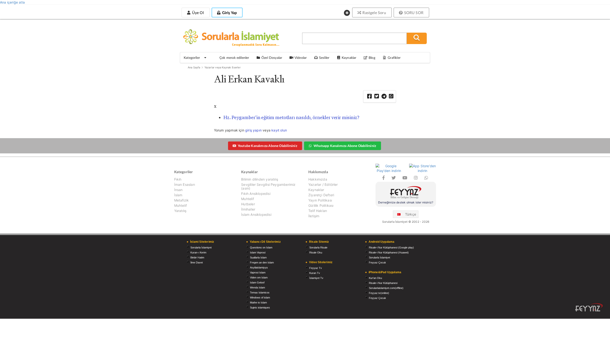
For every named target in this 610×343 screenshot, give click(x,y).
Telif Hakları (317, 211)
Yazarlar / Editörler (323, 184)
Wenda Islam (257, 287)
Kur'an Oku (375, 278)
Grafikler (394, 57)
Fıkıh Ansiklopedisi (255, 194)
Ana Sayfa (194, 67)
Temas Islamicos (259, 292)
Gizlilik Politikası (320, 205)
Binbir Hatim (197, 257)
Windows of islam (260, 297)
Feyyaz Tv (315, 268)
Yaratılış (180, 211)
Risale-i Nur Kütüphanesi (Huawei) (389, 252)
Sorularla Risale (318, 247)
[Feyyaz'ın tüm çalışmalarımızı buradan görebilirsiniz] (589, 307)
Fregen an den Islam (262, 262)
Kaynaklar (316, 190)
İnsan (178, 190)
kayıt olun (279, 130)
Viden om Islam (259, 277)
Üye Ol (197, 12)
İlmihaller (248, 209)
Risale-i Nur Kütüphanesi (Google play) (391, 247)
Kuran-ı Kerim (198, 252)
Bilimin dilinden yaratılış (259, 179)
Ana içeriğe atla (12, 2)
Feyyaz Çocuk (377, 262)
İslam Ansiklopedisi (256, 214)
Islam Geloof (257, 282)
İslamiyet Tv (316, 278)
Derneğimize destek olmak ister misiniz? (405, 202)
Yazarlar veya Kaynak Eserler (222, 67)
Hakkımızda (317, 179)
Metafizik (181, 200)
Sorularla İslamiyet (201, 247)
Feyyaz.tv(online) (379, 293)
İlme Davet (196, 262)
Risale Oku (315, 252)
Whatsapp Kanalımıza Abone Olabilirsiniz (345, 146)
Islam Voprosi (257, 252)
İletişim (313, 216)
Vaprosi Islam (257, 272)
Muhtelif (180, 205)
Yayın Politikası (320, 200)
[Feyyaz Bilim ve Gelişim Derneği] (405, 193)
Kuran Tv (314, 273)
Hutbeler (248, 204)
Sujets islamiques (260, 307)
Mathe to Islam (258, 302)
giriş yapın (253, 130)
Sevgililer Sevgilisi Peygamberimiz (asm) (268, 186)
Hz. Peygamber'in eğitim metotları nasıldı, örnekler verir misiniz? (292, 117)
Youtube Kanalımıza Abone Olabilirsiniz (267, 146)
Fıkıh (178, 179)
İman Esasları (184, 184)
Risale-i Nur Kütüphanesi (383, 283)
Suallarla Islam (258, 257)
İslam (178, 195)
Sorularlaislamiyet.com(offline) (386, 288)
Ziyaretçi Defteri (321, 195)
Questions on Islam (261, 247)
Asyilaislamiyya (259, 267)
